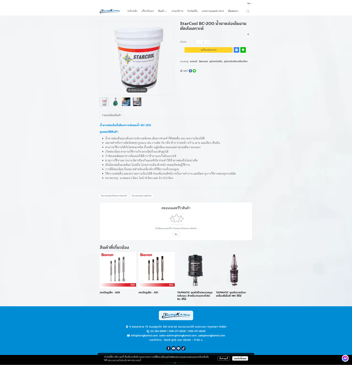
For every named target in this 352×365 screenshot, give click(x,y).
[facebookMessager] (345, 358)
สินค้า (161, 11)
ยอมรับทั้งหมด (240, 358)
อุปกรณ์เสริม (216, 61)
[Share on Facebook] (190, 70)
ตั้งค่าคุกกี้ (223, 358)
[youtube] (173, 348)
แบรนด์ (194, 61)
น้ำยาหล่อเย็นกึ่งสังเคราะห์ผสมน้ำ (114, 195)
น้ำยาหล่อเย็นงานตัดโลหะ (142, 195)
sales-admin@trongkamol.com (178, 335)
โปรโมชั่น (192, 11)
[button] (249, 3)
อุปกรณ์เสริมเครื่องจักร (236, 61)
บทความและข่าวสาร (213, 11)
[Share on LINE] (194, 70)
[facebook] (168, 348)
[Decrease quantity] (198, 42)
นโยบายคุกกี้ (136, 360)
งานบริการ (177, 11)
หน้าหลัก (132, 11)
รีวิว (176, 234)
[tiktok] (183, 348)
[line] (178, 348)
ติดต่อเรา (233, 11)
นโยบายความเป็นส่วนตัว (117, 360)
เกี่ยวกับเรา (148, 11)
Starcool (203, 61)
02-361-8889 (158, 331)
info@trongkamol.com (144, 335)
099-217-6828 (177, 331)
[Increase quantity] (208, 42)
